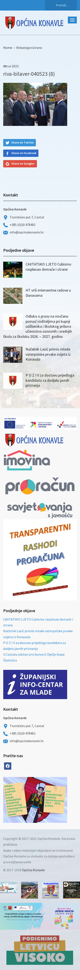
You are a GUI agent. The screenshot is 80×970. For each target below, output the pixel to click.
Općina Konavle (33, 870)
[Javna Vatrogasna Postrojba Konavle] (29, 890)
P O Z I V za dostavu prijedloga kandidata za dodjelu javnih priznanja (50, 380)
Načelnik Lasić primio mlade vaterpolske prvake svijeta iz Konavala (48, 354)
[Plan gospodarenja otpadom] (51, 800)
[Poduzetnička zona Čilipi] (50, 890)
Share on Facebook (23, 153)
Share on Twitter (22, 142)
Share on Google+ (23, 163)
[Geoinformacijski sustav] (71, 890)
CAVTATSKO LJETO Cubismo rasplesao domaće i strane (48, 267)
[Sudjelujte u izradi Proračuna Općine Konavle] (8, 887)
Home (7, 47)
